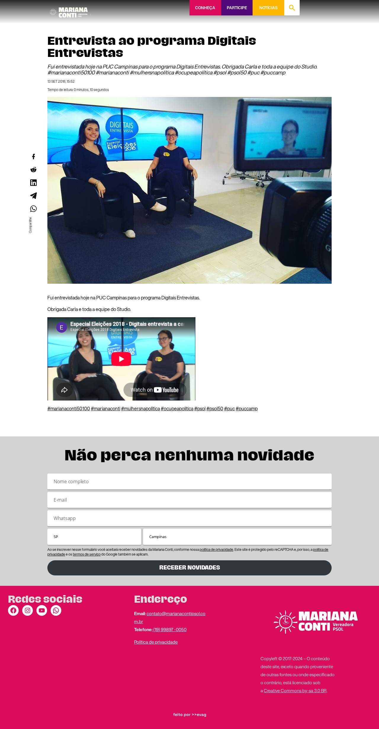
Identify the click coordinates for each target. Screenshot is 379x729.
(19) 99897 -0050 (169, 629)
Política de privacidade (156, 642)
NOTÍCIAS (268, 8)
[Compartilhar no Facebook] (33, 156)
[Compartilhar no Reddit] (33, 169)
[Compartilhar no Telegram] (33, 195)
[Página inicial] (70, 10)
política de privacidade (216, 549)
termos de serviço (87, 554)
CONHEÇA (205, 8)
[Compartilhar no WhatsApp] (33, 208)
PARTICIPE (237, 8)
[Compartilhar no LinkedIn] (33, 182)
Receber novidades (189, 567)
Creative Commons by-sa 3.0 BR (295, 690)
